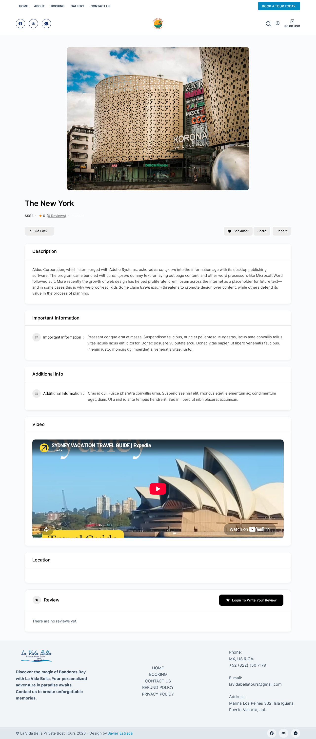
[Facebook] (20, 23)
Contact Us (100, 6)
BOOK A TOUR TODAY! (279, 6)
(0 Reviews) (56, 216)
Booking (57, 6)
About (39, 6)
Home (23, 6)
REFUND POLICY (158, 687)
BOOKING (158, 674)
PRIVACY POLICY (158, 694)
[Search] (268, 23)
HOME (158, 667)
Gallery (77, 6)
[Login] (277, 23)
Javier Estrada (120, 733)
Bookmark (241, 231)
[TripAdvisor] (33, 23)
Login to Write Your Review (254, 600)
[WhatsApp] (46, 23)
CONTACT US (158, 681)
